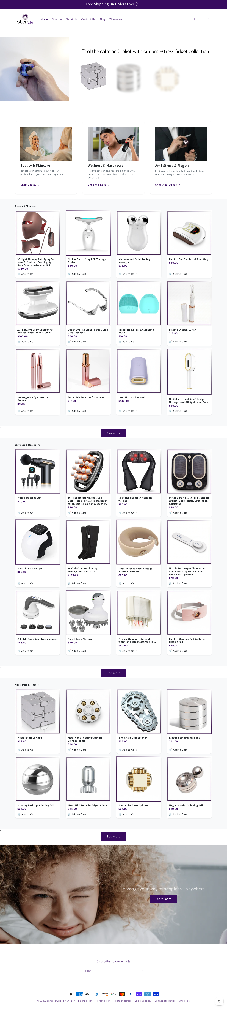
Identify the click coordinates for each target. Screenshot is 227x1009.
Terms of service (122, 1001)
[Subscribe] (141, 971)
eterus (50, 1001)
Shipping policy (143, 1001)
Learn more (164, 899)
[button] (56, 19)
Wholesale (184, 1001)
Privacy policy (103, 1001)
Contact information (165, 1001)
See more (113, 433)
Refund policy (85, 1001)
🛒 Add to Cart (26, 274)
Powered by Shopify (64, 1001)
